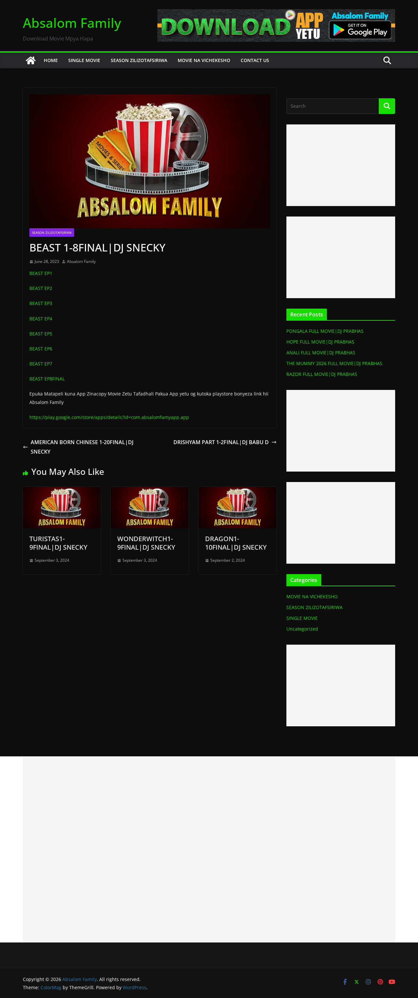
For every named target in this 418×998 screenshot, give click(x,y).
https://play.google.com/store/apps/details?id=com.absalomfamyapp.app (109, 417)
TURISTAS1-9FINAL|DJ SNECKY (58, 543)
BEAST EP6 (40, 349)
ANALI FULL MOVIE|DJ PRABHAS (320, 352)
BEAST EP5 (40, 333)
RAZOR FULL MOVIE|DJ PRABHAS (321, 374)
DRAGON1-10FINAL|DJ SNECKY (236, 543)
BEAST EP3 (40, 303)
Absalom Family (72, 23)
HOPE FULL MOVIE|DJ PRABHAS (320, 342)
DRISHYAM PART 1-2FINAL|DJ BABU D (221, 442)
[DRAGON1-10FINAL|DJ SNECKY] (238, 491)
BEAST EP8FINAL (47, 379)
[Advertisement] (340, 165)
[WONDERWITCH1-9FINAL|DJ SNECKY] (150, 491)
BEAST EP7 (40, 364)
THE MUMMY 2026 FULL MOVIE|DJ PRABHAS (334, 363)
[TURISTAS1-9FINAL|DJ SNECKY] (62, 491)
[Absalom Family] (31, 60)
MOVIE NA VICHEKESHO (204, 60)
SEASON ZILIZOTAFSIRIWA (139, 60)
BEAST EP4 (40, 318)
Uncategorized (302, 629)
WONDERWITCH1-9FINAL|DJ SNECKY (146, 543)
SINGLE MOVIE (84, 60)
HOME (51, 60)
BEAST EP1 (40, 273)
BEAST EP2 (40, 288)
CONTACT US (255, 60)
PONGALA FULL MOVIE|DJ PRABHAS (324, 331)
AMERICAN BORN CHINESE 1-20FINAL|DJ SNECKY (82, 447)
